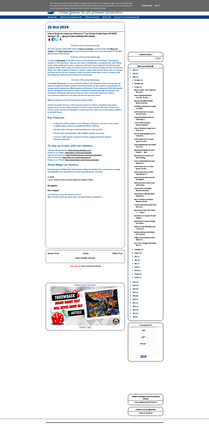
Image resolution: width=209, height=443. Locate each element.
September (138, 249)
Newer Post (53, 253)
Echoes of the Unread (63, 180)
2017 (133, 303)
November (137, 83)
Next (89, 327)
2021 (133, 289)
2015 (133, 310)
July (136, 256)
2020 (133, 292)
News (90, 180)
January (137, 277)
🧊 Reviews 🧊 (52, 17)
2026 (133, 70)
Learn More (146, 6)
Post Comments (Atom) (91, 266)
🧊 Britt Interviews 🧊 (92, 17)
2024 (133, 77)
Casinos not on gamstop (145, 413)
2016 (133, 306)
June (136, 260)
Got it (157, 6)
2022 (133, 285)
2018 (133, 299)
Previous (82, 327)
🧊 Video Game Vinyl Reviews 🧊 (71, 17)
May (136, 263)
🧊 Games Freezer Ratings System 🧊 (127, 17)
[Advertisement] (85, 275)
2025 (133, 73)
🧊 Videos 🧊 (107, 17)
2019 (133, 296)
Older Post (117, 253)
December (137, 80)
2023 (133, 282)
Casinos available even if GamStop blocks (145, 402)
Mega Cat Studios (80, 180)
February (137, 274)
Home (86, 253)
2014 (133, 313)
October (137, 87)
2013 (133, 317)
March (136, 270)
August (137, 253)
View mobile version (85, 258)
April (136, 267)
